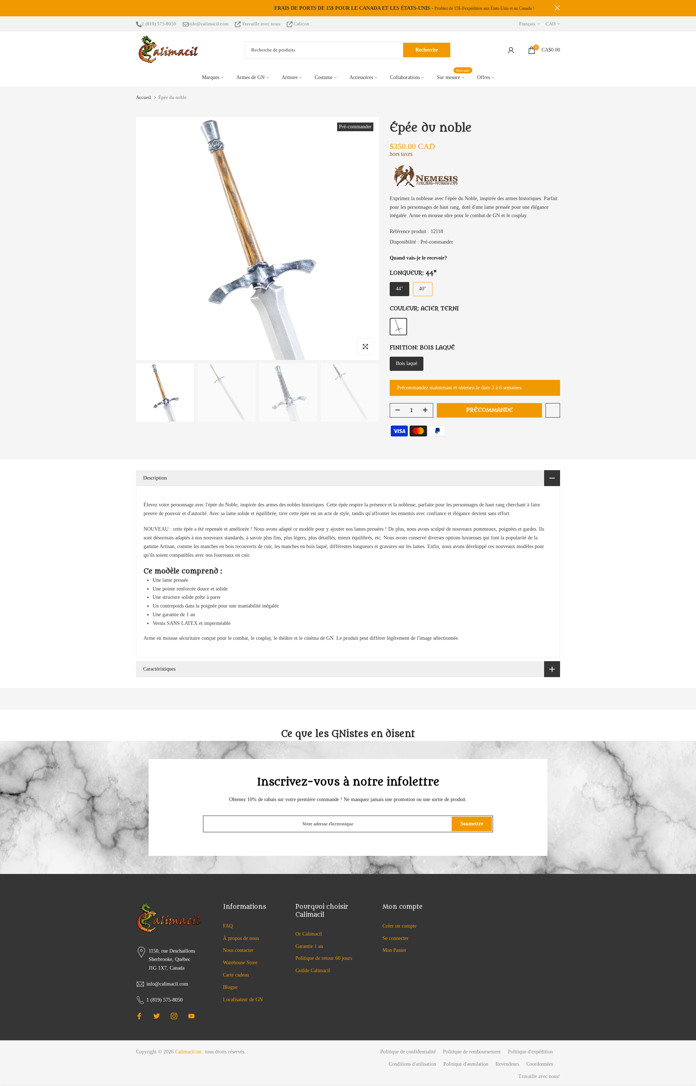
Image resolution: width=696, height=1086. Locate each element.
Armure (290, 77)
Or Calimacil (308, 934)
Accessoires (361, 77)
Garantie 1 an (309, 946)
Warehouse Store (240, 962)
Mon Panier (394, 950)
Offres (483, 77)
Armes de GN (250, 77)
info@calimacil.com (208, 23)
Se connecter (395, 938)
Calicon (301, 23)
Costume (323, 77)
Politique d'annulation (465, 1064)
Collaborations (405, 77)
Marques (210, 77)
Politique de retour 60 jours (323, 958)
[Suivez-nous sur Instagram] (174, 1016)
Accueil (143, 97)
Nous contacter (238, 950)
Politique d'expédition (530, 1051)
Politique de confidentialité (408, 1051)
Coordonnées (539, 1064)
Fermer (138, 8)
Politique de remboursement (472, 1051)
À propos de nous (241, 938)
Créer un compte (399, 926)
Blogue (230, 987)
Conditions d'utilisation (412, 1064)
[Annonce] (348, 8)
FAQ (228, 926)
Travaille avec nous (261, 23)
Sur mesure (453, 76)
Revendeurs (507, 1064)
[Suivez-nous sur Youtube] (191, 1016)
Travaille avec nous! (539, 1076)
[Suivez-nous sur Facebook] (139, 1016)
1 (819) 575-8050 (159, 23)
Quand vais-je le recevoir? (418, 258)
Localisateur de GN (243, 999)
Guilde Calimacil (312, 970)
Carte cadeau (236, 975)
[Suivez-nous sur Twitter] (156, 1016)
